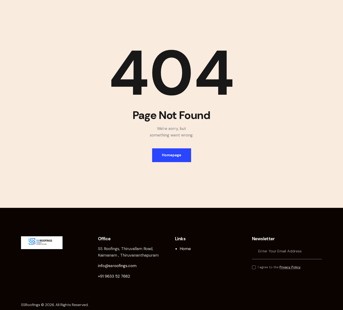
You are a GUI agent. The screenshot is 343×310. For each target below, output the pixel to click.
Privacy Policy (290, 267)
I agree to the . (279, 267)
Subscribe (318, 251)
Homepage (171, 155)
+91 (114, 276)
